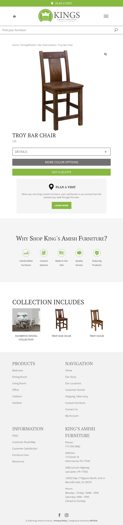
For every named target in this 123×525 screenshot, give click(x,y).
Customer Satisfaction (24, 448)
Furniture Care (20, 455)
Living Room (19, 383)
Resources (18, 461)
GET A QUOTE (61, 172)
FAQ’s (15, 435)
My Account (71, 415)
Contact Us (71, 409)
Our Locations (73, 383)
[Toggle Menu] (106, 16)
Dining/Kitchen (28, 44)
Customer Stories (75, 389)
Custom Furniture (75, 403)
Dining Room (19, 377)
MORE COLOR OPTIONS (61, 162)
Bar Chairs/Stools (47, 44)
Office (15, 389)
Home (15, 44)
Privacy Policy (60, 520)
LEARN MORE (61, 205)
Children (17, 396)
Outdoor (17, 403)
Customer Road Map (24, 442)
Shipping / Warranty (76, 396)
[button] (105, 54)
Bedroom (17, 370)
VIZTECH (93, 520)
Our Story (70, 377)
